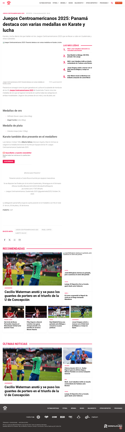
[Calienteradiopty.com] (79, 418)
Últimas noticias (45, 3)
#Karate (26, 186)
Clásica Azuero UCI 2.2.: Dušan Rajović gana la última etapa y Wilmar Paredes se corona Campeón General (77, 371)
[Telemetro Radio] (87, 418)
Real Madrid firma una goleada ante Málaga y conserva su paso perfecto (57, 324)
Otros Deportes (91, 3)
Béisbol (63, 3)
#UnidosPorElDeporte (45, 186)
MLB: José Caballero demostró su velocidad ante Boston (78, 49)
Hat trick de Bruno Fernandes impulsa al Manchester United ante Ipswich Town (12, 324)
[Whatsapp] (15, 240)
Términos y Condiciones (10, 422)
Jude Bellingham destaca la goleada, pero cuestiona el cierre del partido (78, 274)
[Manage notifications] (120, 428)
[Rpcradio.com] (71, 418)
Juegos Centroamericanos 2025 (21, 90)
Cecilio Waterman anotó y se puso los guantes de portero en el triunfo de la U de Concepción (32, 296)
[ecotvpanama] (62, 418)
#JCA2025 (33, 186)
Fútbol (55, 3)
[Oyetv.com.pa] (46, 418)
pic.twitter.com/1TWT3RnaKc (32, 189)
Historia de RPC (23, 422)
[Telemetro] (38, 418)
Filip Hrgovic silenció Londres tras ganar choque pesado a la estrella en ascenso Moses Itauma (34, 325)
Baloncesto (79, 3)
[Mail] (20, 240)
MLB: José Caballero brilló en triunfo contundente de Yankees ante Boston (79, 62)
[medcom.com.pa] (95, 418)
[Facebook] (4, 240)
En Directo (119, 3)
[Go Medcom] (30, 418)
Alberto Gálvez (20, 233)
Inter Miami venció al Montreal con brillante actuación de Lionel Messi (78, 76)
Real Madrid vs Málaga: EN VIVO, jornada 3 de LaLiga (78, 56)
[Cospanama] (54, 418)
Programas (104, 3)
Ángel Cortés (46, 230)
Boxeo (71, 3)
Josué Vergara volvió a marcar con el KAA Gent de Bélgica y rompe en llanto (79, 69)
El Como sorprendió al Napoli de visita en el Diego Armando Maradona (76, 297)
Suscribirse (8, 161)
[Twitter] (10, 240)
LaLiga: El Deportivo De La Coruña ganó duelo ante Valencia (76, 285)
